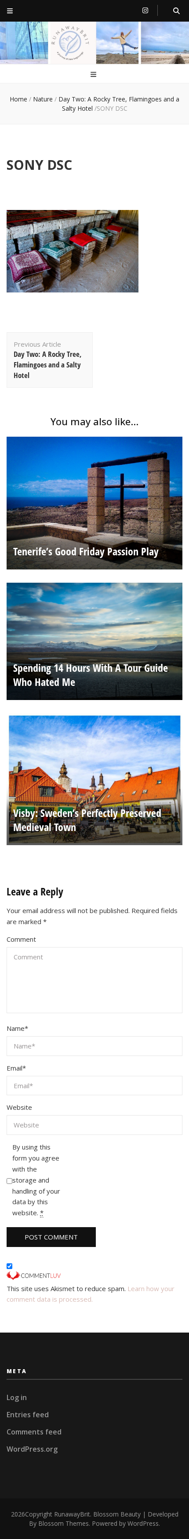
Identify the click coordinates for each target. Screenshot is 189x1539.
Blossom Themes (63, 1523)
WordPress (143, 1523)
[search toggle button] (176, 10)
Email (16, 1067)
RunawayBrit (72, 1514)
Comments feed (34, 1432)
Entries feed (28, 1414)
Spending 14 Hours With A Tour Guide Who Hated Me (90, 674)
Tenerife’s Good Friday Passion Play (86, 551)
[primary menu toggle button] (94, 74)
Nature (43, 99)
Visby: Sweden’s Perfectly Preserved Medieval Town (87, 819)
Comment (21, 939)
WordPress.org (32, 1449)
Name (17, 1028)
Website (19, 1107)
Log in (17, 1397)
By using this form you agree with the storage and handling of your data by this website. (36, 1179)
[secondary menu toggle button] (10, 10)
